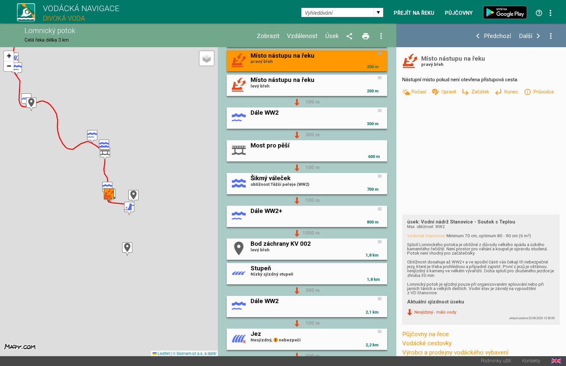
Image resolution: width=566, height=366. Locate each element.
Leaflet (163, 353)
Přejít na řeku (414, 13)
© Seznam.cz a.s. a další (194, 353)
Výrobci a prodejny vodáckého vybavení (455, 352)
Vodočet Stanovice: (426, 235)
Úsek (332, 36)
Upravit (449, 92)
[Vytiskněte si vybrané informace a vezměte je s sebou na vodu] (366, 36)
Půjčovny (459, 13)
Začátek (480, 92)
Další (525, 36)
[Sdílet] (350, 36)
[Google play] (506, 12)
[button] (129, 208)
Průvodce (543, 92)
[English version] (556, 360)
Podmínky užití (496, 360)
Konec (511, 92)
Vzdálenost (302, 36)
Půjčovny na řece (425, 334)
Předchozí (497, 36)
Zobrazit (268, 36)
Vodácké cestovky (427, 343)
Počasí (419, 92)
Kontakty (531, 360)
